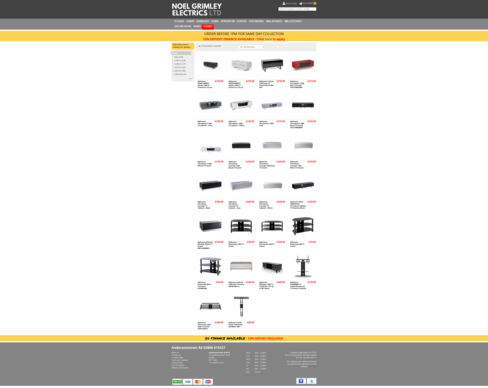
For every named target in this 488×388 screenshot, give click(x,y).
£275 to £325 (180, 67)
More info (312, 366)
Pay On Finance (178, 365)
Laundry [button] (190, 21)
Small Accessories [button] (293, 21)
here (268, 39)
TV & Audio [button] (179, 21)
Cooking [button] (215, 21)
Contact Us (176, 355)
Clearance (208, 26)
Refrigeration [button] (228, 21)
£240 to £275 (180, 64)
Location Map (177, 357)
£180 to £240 (180, 60)
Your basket (308, 3)
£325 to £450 (180, 71)
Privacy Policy (177, 362)
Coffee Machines (256, 21)
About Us (175, 352)
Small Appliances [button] (274, 21)
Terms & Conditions (180, 360)
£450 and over (180, 74)
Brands (197, 26)
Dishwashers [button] (202, 21)
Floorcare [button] (242, 21)
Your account (291, 3)
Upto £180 (178, 57)
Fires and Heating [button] (182, 26)
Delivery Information (180, 368)
